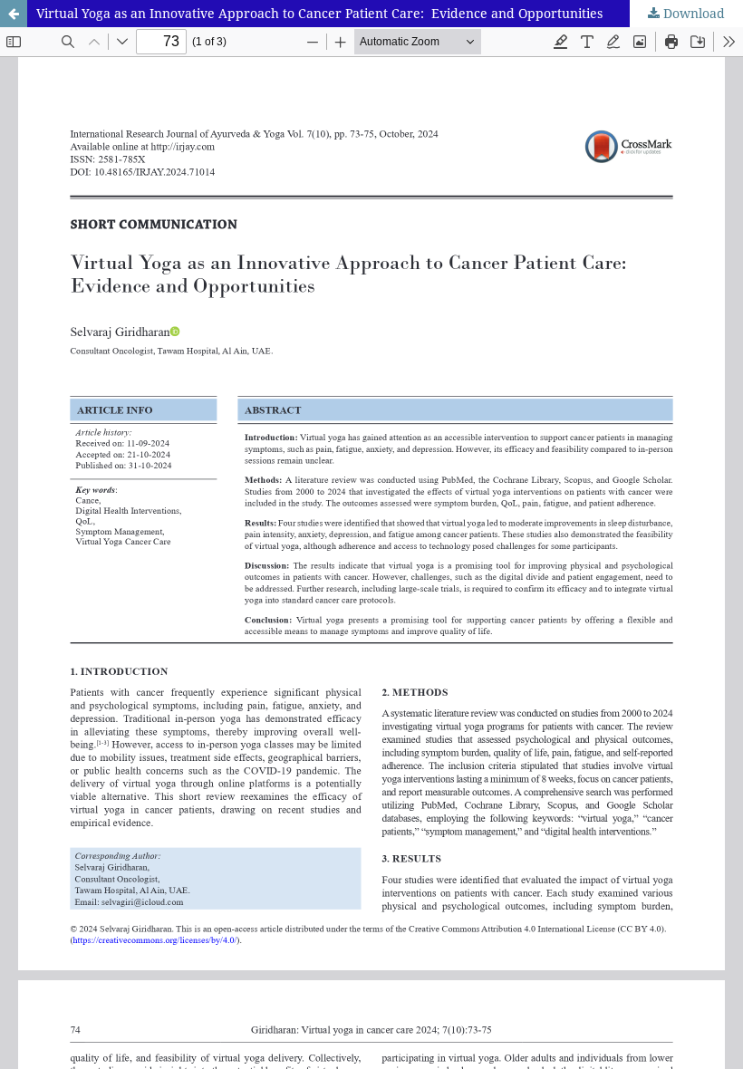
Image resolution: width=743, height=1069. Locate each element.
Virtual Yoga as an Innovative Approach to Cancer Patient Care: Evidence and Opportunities (319, 13)
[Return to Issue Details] (13, 13)
